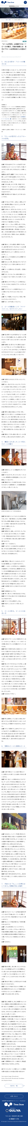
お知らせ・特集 (8, 19)
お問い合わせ (14, 1096)
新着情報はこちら (14, 6)
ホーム (3, 19)
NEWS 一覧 (14, 1086)
